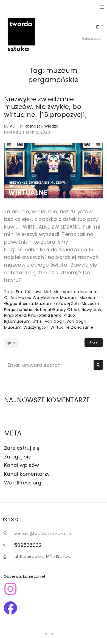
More (93, 342)
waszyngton (36, 327)
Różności (33, 126)
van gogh (54, 321)
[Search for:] (47, 365)
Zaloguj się (17, 456)
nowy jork (91, 309)
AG (13, 126)
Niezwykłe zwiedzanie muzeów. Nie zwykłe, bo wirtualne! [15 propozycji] (45, 107)
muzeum (68, 297)
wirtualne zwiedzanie (71, 327)
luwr (37, 292)
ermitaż (23, 292)
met (48, 292)
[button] (102, 7)
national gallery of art (57, 309)
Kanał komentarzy (27, 473)
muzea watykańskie (38, 297)
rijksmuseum (17, 321)
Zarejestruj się (22, 447)
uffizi (38, 321)
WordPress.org (22, 482)
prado (69, 315)
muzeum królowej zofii (57, 303)
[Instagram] (52, 634)
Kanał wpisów (21, 465)
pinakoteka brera (44, 315)
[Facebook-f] (46, 634)
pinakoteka (15, 315)
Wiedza (51, 126)
